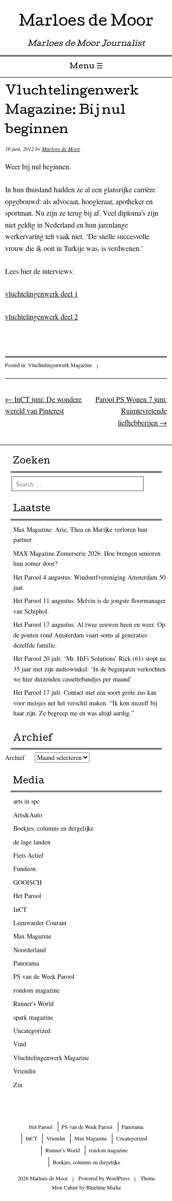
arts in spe (26, 801)
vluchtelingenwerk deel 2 (41, 316)
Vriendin (24, 1071)
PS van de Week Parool (43, 976)
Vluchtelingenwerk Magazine (60, 365)
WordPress (118, 1178)
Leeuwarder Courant (40, 922)
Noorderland (29, 949)
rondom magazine (36, 990)
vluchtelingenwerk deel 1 (41, 293)
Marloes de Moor (86, 22)
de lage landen (31, 842)
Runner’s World (62, 1150)
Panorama (26, 963)
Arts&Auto (27, 814)
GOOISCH (27, 882)
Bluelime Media (103, 1187)
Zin (17, 1084)
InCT (20, 909)
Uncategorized (31, 1030)
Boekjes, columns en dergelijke (53, 828)
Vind (19, 1043)
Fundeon (24, 868)
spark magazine (33, 1017)
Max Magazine (32, 936)
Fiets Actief (28, 855)
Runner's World (33, 1003)
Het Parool (27, 895)
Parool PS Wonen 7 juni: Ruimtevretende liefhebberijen (131, 410)
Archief (15, 757)
